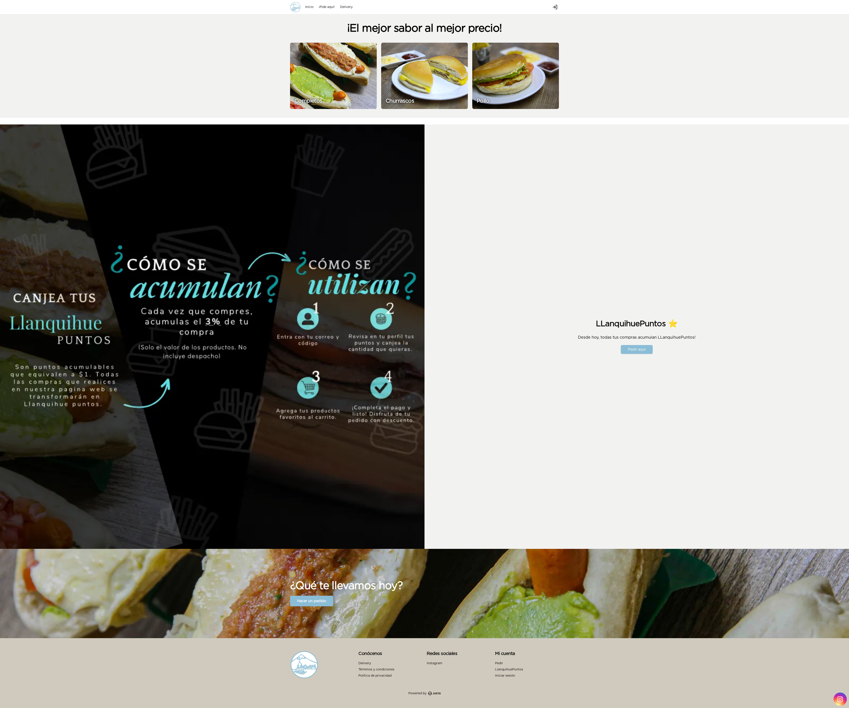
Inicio (309, 7)
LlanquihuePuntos (509, 669)
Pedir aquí (637, 349)
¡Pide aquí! (327, 7)
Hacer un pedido (311, 601)
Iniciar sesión (505, 675)
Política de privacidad (375, 675)
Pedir (499, 663)
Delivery (346, 7)
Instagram (434, 663)
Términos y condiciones (376, 669)
